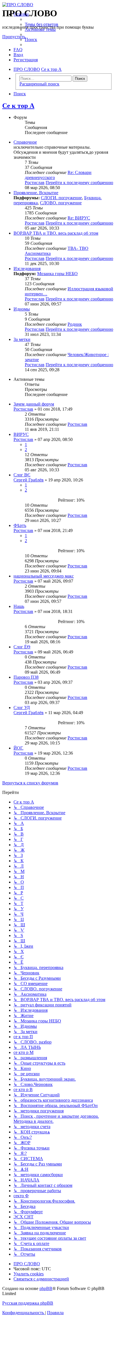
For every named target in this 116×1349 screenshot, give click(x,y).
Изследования (27, 268)
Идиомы (22, 309)
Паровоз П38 (26, 677)
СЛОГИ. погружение (61, 197)
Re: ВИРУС (79, 218)
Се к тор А (18, 105)
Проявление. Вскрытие (36, 192)
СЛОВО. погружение (61, 202)
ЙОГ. (18, 748)
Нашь (19, 606)
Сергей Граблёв (29, 479)
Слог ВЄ (22, 474)
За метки (22, 339)
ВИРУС (21, 434)
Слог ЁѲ (22, 646)
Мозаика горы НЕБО (57, 273)
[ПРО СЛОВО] (58, 4)
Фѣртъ (20, 525)
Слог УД (22, 707)
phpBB (45, 1288)
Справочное (25, 142)
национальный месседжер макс (44, 576)
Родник (75, 324)
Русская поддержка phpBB (27, 1303)
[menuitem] (41, 24)
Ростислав (34, 182)
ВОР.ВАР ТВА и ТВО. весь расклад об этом (56, 233)
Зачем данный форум (34, 404)
